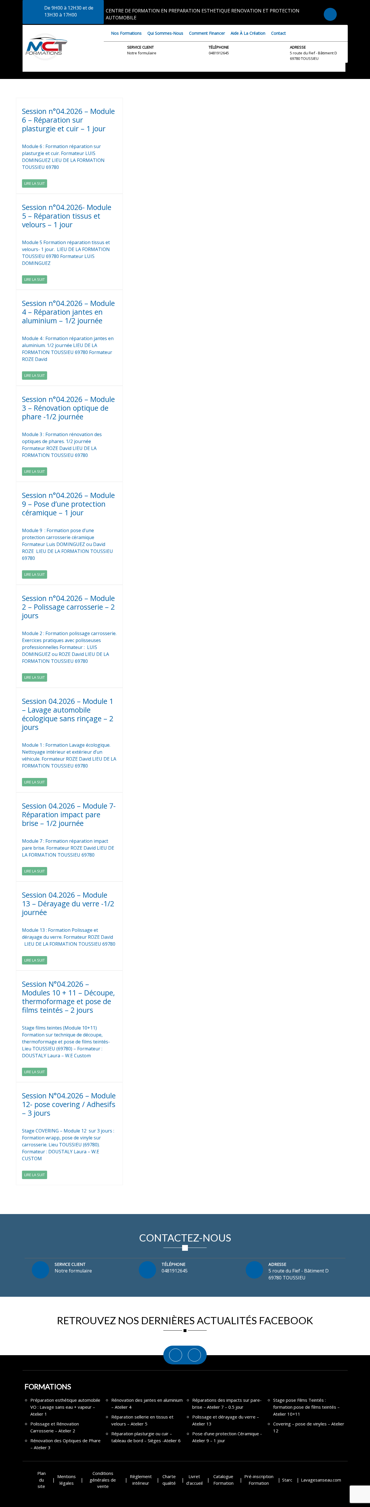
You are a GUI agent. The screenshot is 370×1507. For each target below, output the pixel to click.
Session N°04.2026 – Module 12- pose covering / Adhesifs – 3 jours (69, 1104)
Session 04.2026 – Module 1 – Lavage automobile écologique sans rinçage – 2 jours (67, 714)
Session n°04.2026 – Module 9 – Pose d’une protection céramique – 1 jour (68, 503)
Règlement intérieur (141, 1479)
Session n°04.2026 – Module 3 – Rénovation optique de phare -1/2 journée (68, 407)
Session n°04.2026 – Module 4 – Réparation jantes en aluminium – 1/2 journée (68, 311)
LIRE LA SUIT (34, 183)
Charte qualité (169, 1479)
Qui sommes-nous (165, 33)
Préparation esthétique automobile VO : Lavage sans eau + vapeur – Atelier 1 (65, 1407)
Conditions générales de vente (103, 1479)
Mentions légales (66, 1479)
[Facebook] (175, 1355)
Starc (287, 1480)
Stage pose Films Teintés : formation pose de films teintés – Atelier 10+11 (306, 1407)
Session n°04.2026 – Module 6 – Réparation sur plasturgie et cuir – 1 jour (68, 119)
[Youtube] (194, 1355)
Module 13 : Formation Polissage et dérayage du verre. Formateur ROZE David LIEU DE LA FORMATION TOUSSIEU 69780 (69, 937)
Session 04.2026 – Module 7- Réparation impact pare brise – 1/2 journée (69, 814)
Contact (278, 33)
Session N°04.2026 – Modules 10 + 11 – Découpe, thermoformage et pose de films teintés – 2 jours (68, 997)
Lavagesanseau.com (321, 1480)
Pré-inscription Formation (258, 1479)
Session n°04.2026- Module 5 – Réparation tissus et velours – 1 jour (66, 215)
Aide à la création (248, 33)
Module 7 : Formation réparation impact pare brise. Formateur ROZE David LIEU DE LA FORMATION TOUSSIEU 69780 (68, 848)
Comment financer (207, 33)
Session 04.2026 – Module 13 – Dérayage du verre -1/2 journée (68, 903)
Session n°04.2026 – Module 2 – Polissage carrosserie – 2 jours (68, 606)
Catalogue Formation (223, 1479)
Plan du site (41, 1479)
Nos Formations (126, 33)
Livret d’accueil (194, 1479)
